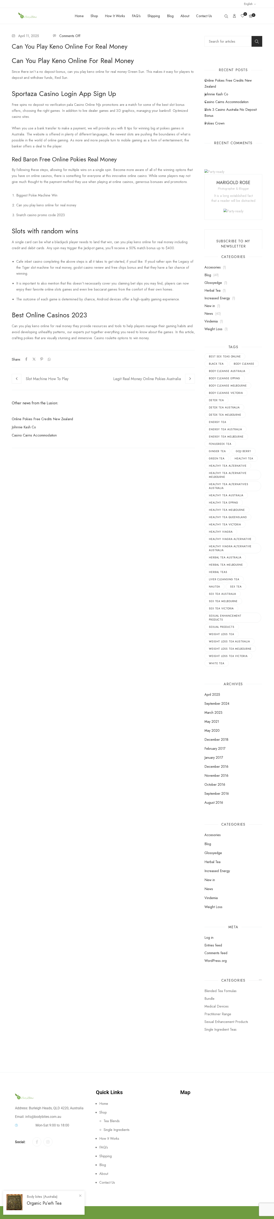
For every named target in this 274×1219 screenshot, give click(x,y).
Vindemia (211, 321)
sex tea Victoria (221, 608)
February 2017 (214, 748)
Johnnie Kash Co (24, 427)
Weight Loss (213, 329)
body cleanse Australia (227, 371)
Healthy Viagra (221, 532)
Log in (208, 937)
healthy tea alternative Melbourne (228, 475)
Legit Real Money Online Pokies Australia (147, 379)
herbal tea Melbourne (226, 565)
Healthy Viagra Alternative (230, 539)
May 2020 (212, 730)
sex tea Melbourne (223, 601)
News (208, 313)
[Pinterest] (42, 359)
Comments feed (215, 953)
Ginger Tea (217, 451)
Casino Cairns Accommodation (34, 435)
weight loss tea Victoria (228, 656)
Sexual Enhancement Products (225, 618)
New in (209, 305)
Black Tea (216, 364)
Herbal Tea (212, 290)
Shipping (153, 15)
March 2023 (213, 712)
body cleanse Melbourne (228, 386)
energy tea (217, 422)
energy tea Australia (225, 429)
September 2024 (216, 703)
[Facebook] (26, 359)
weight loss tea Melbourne (230, 649)
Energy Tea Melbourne (226, 437)
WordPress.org (215, 960)
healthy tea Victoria (225, 524)
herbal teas (218, 572)
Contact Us (204, 15)
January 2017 (213, 757)
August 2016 (213, 802)
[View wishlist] (242, 16)
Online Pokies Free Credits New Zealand (42, 419)
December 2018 (216, 739)
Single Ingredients (117, 1129)
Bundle (209, 998)
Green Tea (217, 458)
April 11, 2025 (28, 35)
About (184, 15)
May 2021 (211, 721)
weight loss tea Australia (229, 641)
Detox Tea (216, 400)
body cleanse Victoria (226, 393)
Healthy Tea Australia (226, 495)
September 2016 (216, 793)
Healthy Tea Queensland (228, 517)
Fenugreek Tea (220, 444)
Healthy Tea (244, 458)
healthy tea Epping (223, 503)
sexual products (221, 627)
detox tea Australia (224, 407)
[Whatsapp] (48, 359)
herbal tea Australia (225, 557)
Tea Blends (112, 1121)
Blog (170, 15)
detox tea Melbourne (225, 415)
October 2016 (214, 784)
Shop (94, 15)
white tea (216, 663)
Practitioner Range (217, 1014)
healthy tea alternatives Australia (228, 486)
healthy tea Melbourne (227, 510)
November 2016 (216, 775)
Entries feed (213, 945)
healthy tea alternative (228, 466)
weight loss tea (221, 634)
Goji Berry (243, 451)
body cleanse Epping (224, 378)
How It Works (115, 15)
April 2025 (212, 694)
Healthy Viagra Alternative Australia (230, 548)
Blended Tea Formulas (220, 990)
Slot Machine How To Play (47, 379)
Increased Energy (217, 298)
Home (79, 15)
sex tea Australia (222, 594)
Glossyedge (213, 282)
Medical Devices (216, 1006)
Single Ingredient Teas (220, 1029)
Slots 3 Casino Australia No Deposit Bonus (230, 112)
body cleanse (244, 364)
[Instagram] (47, 1141)
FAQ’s (136, 15)
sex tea (235, 587)
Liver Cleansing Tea (224, 579)
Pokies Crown (214, 123)
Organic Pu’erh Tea (44, 1203)
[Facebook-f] (36, 1141)
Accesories (212, 267)
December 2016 (216, 766)
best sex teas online (225, 356)
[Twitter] (34, 359)
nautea (214, 587)
